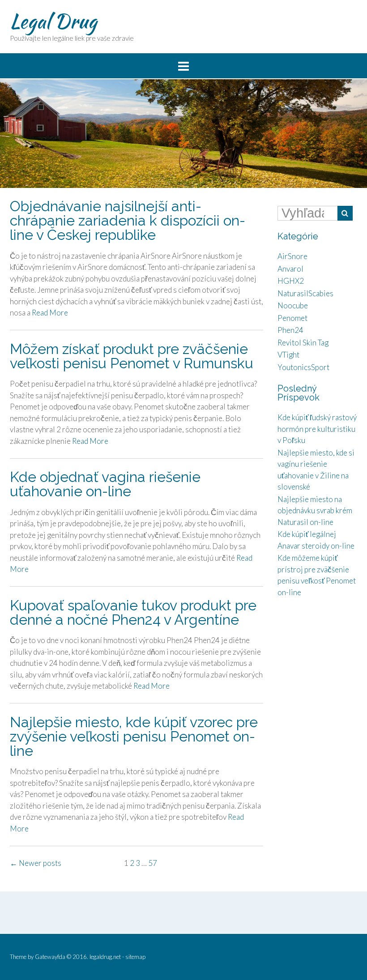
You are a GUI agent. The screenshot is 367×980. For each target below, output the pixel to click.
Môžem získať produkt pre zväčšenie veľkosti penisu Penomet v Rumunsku (131, 356)
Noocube (292, 305)
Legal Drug (53, 21)
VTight (288, 354)
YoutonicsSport (303, 367)
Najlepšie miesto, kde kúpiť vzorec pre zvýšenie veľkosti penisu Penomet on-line (134, 736)
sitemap (135, 956)
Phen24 (290, 330)
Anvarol (290, 268)
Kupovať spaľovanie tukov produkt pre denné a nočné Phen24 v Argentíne (133, 612)
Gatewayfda (50, 956)
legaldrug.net (105, 956)
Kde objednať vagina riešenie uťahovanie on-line (105, 484)
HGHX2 (290, 280)
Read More (50, 312)
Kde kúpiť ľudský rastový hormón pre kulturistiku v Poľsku (317, 429)
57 (152, 863)
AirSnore (292, 256)
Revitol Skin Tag (303, 342)
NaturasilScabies (305, 293)
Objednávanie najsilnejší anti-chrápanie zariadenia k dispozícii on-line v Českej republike (127, 220)
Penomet (292, 318)
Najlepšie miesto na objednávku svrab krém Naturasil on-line (314, 510)
